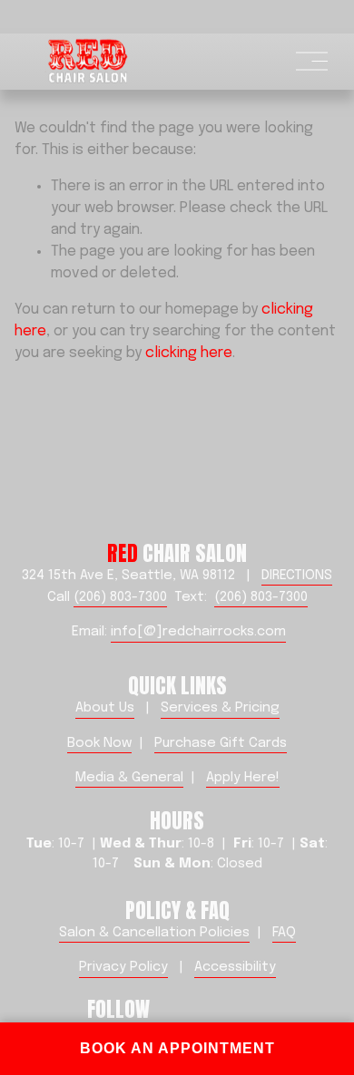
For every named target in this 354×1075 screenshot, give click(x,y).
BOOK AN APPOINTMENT (177, 1048)
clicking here (188, 353)
